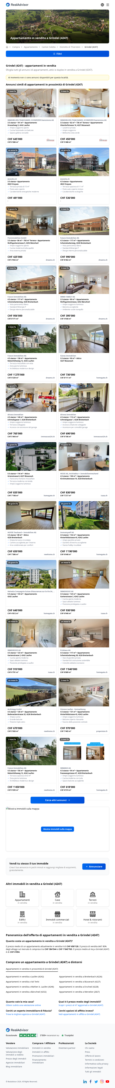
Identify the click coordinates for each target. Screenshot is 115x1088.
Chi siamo (89, 1048)
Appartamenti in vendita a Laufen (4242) (25, 976)
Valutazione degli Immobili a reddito (14, 1053)
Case (57, 901)
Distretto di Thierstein (70, 47)
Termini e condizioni (94, 1059)
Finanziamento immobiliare (39, 1061)
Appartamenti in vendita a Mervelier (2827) (79, 991)
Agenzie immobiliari (15, 1062)
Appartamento (31, 47)
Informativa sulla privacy (96, 1063)
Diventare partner (67, 1048)
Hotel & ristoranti (92, 921)
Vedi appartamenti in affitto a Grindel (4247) (79, 1014)
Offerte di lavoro (92, 1055)
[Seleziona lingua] (102, 4)
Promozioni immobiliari (43, 1055)
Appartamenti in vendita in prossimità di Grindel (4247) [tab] (32, 969)
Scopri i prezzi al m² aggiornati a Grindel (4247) (81, 1005)
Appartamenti (22, 901)
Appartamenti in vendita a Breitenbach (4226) (80, 976)
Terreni (92, 901)
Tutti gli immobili (93, 1071)
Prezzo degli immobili (16, 1058)
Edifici (22, 921)
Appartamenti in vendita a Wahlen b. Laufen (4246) (30, 986)
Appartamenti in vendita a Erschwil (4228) (78, 986)
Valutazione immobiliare (17, 1048)
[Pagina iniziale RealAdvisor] (17, 5)
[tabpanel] (57, 982)
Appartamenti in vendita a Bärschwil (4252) (26, 991)
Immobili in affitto (40, 1052)
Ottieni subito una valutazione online (23, 1005)
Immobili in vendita (41, 1048)
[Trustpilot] (57, 1035)
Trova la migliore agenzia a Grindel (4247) (25, 1014)
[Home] (7, 47)
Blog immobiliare (14, 1066)
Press (87, 1052)
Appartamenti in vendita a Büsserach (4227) (79, 981)
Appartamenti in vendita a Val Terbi (22, 981)
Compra (16, 47)
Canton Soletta (49, 47)
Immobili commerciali (57, 921)
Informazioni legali (94, 1067)
